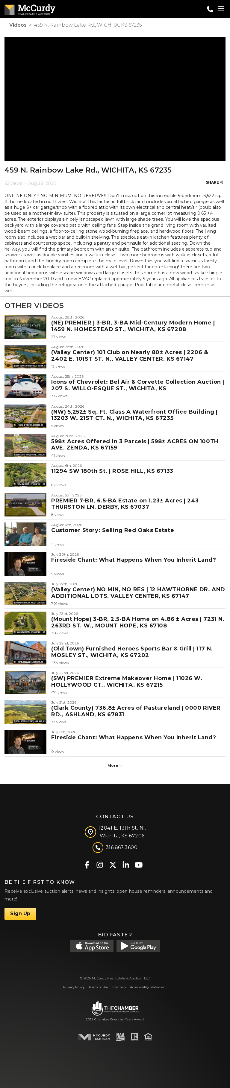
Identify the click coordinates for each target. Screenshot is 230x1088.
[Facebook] (87, 864)
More (113, 765)
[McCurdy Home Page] (29, 8)
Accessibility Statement (148, 987)
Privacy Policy (73, 987)
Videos (18, 25)
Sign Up (20, 913)
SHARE (213, 182)
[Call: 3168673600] (210, 9)
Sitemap (119, 987)
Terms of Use (98, 987)
